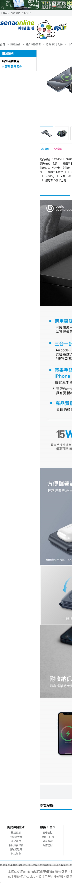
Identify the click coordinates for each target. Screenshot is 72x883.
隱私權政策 (16, 849)
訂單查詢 (48, 841)
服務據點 (15, 13)
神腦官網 (16, 832)
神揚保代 (26, 13)
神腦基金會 (16, 836)
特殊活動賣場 (10, 61)
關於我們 (16, 841)
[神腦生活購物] (33, 27)
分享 (46, 149)
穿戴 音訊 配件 (13, 66)
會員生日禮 (47, 836)
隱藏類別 (8, 53)
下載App (5, 13)
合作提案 (48, 845)
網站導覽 (16, 853)
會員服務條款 (15, 845)
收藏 (59, 149)
